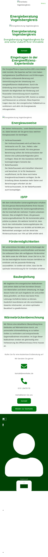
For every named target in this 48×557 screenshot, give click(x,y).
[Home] (24, 482)
